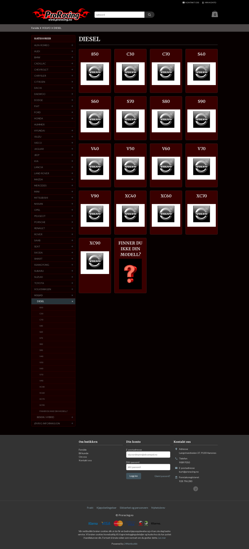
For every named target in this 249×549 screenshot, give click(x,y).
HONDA (38, 118)
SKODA (38, 252)
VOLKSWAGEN (42, 289)
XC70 (42, 399)
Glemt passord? (162, 476)
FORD (37, 112)
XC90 (42, 405)
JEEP (36, 155)
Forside (35, 27)
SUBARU (39, 270)
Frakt (90, 507)
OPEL (37, 209)
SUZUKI (38, 277)
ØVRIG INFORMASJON (47, 423)
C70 (41, 319)
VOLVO (38, 295)
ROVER (38, 234)
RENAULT (39, 228)
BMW (37, 57)
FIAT (36, 106)
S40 (41, 325)
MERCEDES (40, 185)
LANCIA (38, 167)
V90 (41, 380)
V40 (41, 356)
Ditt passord (132, 462)
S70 (41, 338)
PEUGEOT (40, 216)
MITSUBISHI (41, 197)
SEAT (37, 246)
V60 (41, 368)
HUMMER (39, 124)
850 (41, 307)
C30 (41, 313)
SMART (38, 258)
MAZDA (38, 179)
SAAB (37, 240)
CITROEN (39, 81)
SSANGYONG (41, 264)
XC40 (42, 386)
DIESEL (40, 301)
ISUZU (37, 136)
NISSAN (38, 203)
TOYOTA (39, 283)
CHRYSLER (40, 75)
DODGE (38, 100)
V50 (41, 362)
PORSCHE (39, 222)
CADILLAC (40, 63)
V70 (41, 374)
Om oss (83, 456)
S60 (41, 332)
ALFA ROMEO (41, 45)
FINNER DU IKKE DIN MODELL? (53, 411)
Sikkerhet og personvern (134, 507)
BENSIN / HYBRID (45, 417)
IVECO (38, 142)
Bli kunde (83, 453)
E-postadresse (134, 449)
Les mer (162, 537)
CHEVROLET (41, 69)
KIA (36, 161)
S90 (41, 350)
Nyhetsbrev (158, 507)
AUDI (37, 51)
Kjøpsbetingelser (107, 507)
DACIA (38, 87)
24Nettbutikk (131, 543)
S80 (41, 344)
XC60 (42, 393)
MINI (37, 191)
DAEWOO (39, 94)
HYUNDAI (39, 130)
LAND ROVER (41, 173)
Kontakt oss (85, 460)
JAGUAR (39, 148)
